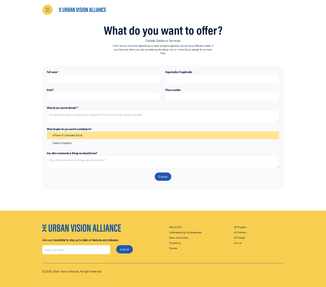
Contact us (175, 243)
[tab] (163, 135)
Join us (237, 243)
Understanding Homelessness (185, 232)
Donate (173, 248)
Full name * (53, 72)
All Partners (240, 232)
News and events (178, 237)
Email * (50, 90)
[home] (82, 10)
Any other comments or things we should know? (72, 153)
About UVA (175, 227)
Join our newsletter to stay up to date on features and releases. (80, 240)
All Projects (240, 227)
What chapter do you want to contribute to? (69, 129)
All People (239, 237)
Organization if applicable (178, 72)
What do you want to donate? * (62, 107)
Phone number (173, 90)
